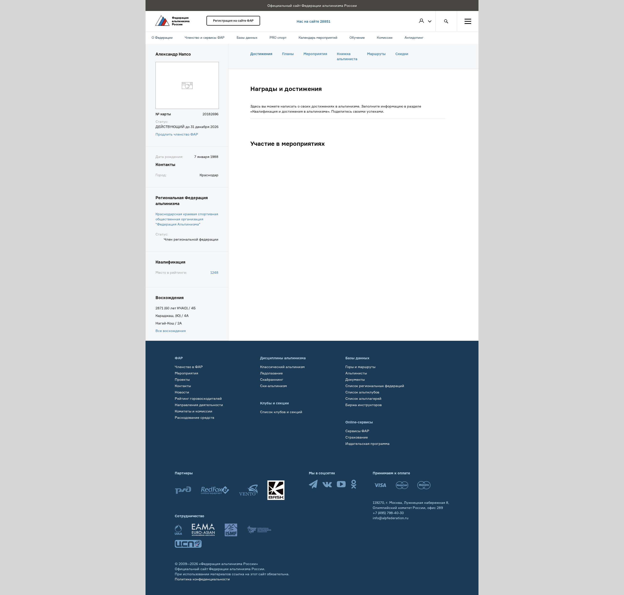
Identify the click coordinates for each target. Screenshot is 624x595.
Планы (288, 54)
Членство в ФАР (189, 367)
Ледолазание (271, 373)
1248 (214, 272)
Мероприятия (315, 54)
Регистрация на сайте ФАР (233, 20)
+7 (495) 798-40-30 (388, 513)
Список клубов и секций (281, 412)
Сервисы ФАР (357, 431)
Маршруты (376, 54)
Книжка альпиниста (347, 56)
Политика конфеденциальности (202, 579)
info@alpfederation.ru (390, 518)
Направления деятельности (199, 405)
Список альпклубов (362, 392)
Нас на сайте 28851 (313, 21)
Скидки (401, 54)
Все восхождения (171, 331)
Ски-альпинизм (273, 386)
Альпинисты (356, 373)
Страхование (356, 437)
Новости (182, 392)
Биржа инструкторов (363, 405)
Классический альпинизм (282, 367)
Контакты (183, 386)
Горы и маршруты (360, 367)
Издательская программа (367, 443)
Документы (355, 379)
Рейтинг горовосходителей (198, 398)
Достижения (261, 54)
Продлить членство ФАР (177, 134)
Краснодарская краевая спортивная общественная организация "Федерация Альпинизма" (187, 219)
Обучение (183, 424)
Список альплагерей (363, 398)
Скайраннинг (271, 379)
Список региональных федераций (374, 386)
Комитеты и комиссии (193, 411)
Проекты (182, 379)
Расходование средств (194, 417)
